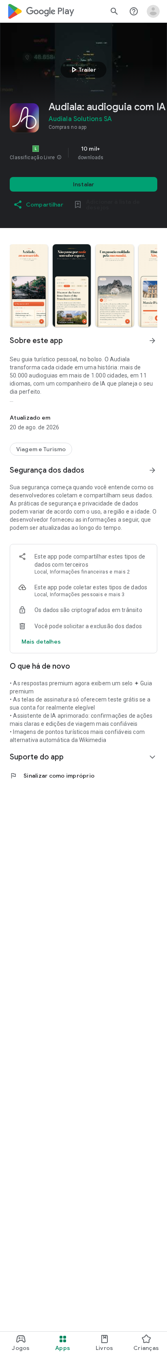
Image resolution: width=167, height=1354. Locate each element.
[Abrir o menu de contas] (153, 11)
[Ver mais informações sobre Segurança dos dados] (152, 470)
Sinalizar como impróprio (52, 775)
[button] (59, 157)
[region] (83, 153)
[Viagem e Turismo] (41, 449)
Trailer (82, 70)
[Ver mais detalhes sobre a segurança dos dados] (41, 641)
